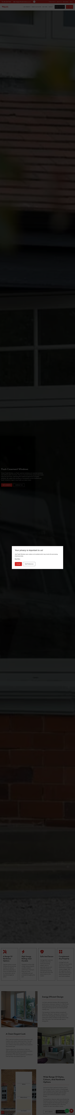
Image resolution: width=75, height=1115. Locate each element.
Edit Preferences (29, 564)
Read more (17, 559)
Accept (18, 564)
